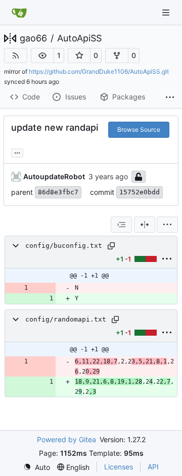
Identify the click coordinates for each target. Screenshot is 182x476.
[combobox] (121, 225)
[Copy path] (111, 246)
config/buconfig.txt (63, 245)
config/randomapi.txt (65, 319)
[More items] (170, 97)
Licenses (118, 466)
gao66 (33, 38)
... (17, 151)
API (153, 466)
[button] (42, 55)
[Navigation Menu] (167, 12)
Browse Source (138, 129)
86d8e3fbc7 (58, 192)
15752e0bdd (139, 192)
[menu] (167, 225)
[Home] (19, 13)
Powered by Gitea (66, 439)
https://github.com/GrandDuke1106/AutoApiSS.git (99, 71)
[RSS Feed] (15, 55)
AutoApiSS (79, 38)
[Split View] (144, 225)
